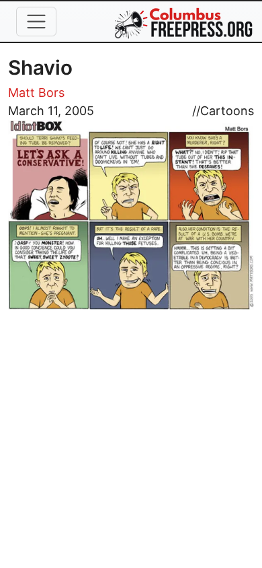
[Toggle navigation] (36, 21)
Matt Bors (36, 92)
